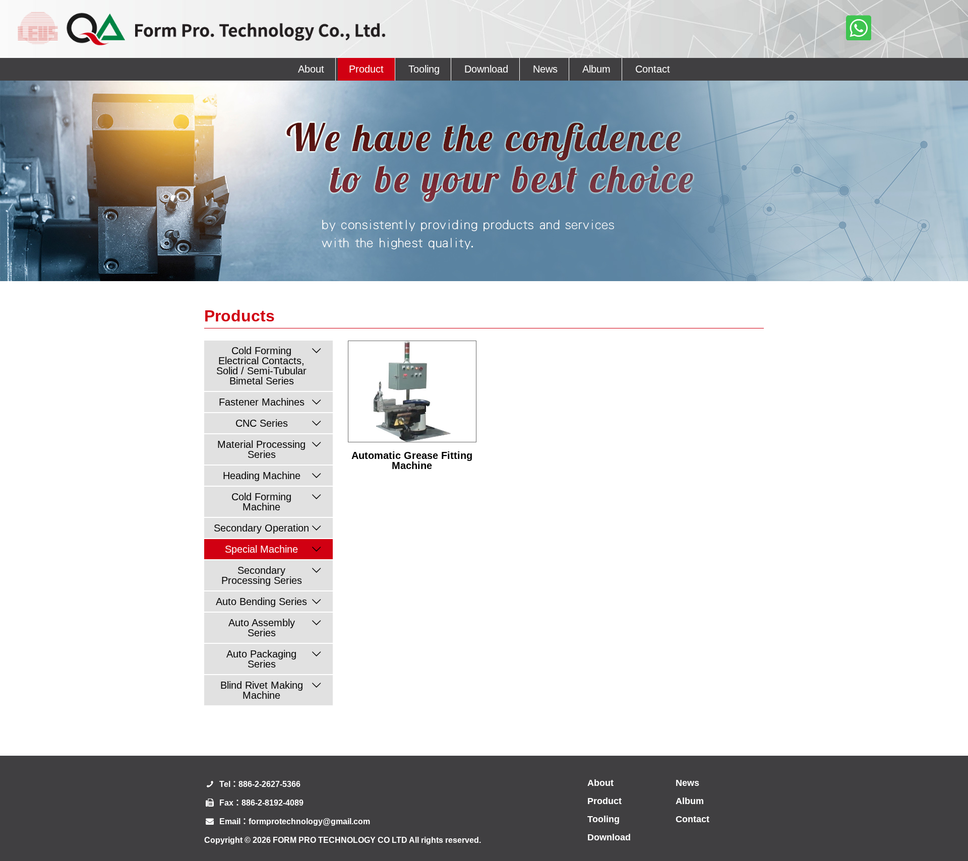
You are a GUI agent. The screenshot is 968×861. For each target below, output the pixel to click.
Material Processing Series (261, 449)
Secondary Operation (261, 528)
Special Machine (261, 549)
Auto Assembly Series (261, 628)
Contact (652, 69)
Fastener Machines (262, 402)
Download (486, 69)
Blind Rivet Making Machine (261, 690)
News (545, 69)
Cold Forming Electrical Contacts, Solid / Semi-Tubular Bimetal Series (261, 366)
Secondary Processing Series (261, 575)
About (311, 69)
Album (596, 69)
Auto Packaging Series (261, 659)
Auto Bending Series (261, 602)
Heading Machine (261, 476)
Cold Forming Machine (261, 502)
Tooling (424, 69)
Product (366, 69)
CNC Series (261, 423)
